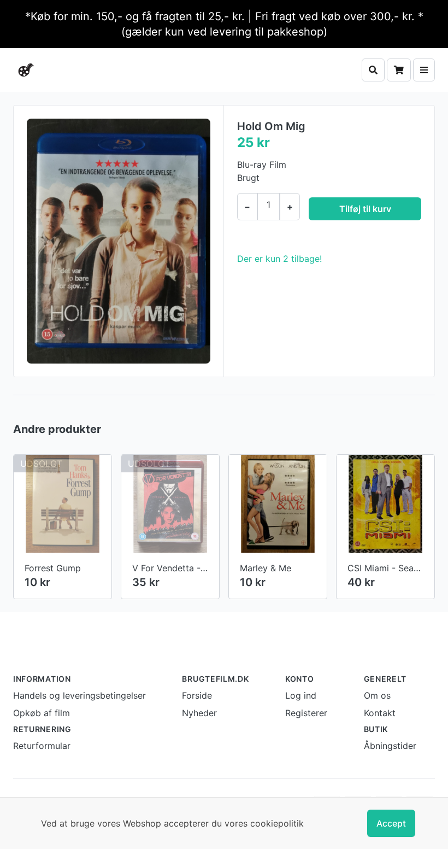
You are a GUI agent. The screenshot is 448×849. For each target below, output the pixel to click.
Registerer (306, 712)
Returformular (41, 745)
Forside (197, 695)
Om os (377, 695)
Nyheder (199, 712)
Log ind (300, 695)
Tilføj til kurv (365, 208)
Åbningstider (390, 745)
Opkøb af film (41, 712)
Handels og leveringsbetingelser (79, 695)
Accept (391, 823)
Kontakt (380, 712)
